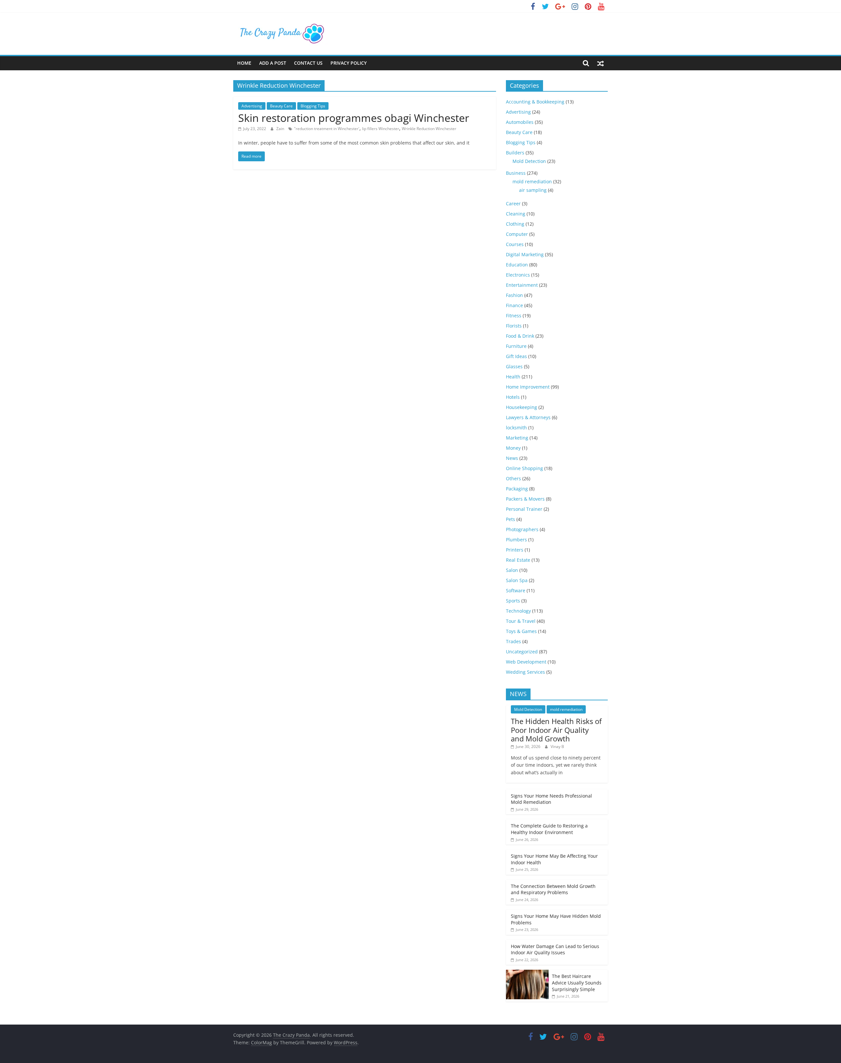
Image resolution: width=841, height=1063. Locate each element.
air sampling (533, 190)
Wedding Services (525, 672)
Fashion (514, 295)
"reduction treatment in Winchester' (326, 128)
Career (513, 203)
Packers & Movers (525, 499)
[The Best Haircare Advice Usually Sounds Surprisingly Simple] (527, 973)
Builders (515, 152)
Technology (518, 611)
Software (515, 590)
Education (517, 264)
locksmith (516, 427)
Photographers (522, 529)
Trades (513, 641)
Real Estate (518, 560)
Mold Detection (529, 161)
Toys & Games (521, 631)
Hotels (513, 397)
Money (513, 448)
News (512, 458)
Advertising (251, 106)
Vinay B (557, 746)
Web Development (526, 662)
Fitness (513, 315)
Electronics (518, 275)
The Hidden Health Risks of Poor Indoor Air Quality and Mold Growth (556, 729)
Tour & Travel (520, 621)
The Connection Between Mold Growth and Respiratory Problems (553, 889)
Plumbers (516, 539)
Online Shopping (524, 468)
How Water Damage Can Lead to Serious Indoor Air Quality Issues (555, 949)
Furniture (516, 346)
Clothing (515, 224)
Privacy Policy (348, 63)
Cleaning (515, 214)
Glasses (514, 366)
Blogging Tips (313, 106)
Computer (517, 234)
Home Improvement (528, 387)
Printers (514, 550)
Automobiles (520, 122)
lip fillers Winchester (380, 128)
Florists (514, 326)
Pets (510, 519)
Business (516, 173)
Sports (513, 601)
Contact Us (308, 63)
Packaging (517, 489)
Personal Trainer (524, 509)
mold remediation (532, 181)
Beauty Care (281, 106)
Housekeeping (521, 407)
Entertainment (522, 285)
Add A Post (272, 63)
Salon (512, 570)
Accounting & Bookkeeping (535, 102)
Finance (514, 305)
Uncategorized (522, 651)
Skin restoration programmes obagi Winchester (353, 118)
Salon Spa (517, 580)
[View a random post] (600, 63)
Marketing (517, 438)
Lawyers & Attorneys (528, 417)
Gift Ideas (516, 356)
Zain (280, 128)
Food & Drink (520, 336)
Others (513, 478)
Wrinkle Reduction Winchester (429, 128)
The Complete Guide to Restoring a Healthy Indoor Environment (549, 829)
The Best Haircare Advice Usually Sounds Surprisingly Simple (577, 982)
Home (244, 63)
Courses (515, 244)
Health (513, 376)
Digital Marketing (525, 254)
